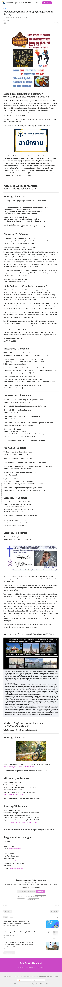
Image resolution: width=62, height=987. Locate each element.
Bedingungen (42, 976)
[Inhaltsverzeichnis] (2, 493)
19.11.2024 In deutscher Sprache (12, 934)
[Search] (36, 2)
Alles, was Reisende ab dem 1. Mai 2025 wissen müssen (18, 944)
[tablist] (8, 917)
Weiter (53, 911)
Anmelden (56, 2)
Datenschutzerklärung (34, 898)
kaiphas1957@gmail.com (17, 861)
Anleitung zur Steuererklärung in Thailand (19, 932)
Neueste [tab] (11, 917)
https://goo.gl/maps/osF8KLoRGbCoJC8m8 (19, 767)
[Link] (1, 95)
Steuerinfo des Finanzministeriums (16, 921)
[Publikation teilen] (40, 2)
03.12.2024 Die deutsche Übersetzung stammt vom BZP (18, 923)
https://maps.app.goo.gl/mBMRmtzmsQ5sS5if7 (20, 822)
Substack (16, 984)
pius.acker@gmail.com (16, 868)
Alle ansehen (8, 953)
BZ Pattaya (12, 935)
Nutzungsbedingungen (40, 895)
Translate (7, 8)
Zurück (9, 911)
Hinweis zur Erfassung (52, 976)
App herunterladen (38, 980)
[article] (31, 924)
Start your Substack (25, 980)
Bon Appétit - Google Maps (13, 794)
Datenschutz (34, 976)
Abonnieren (47, 2)
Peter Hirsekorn (14, 925)
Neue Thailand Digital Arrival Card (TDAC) (18, 942)
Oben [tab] (5, 917)
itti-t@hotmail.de (15, 849)
